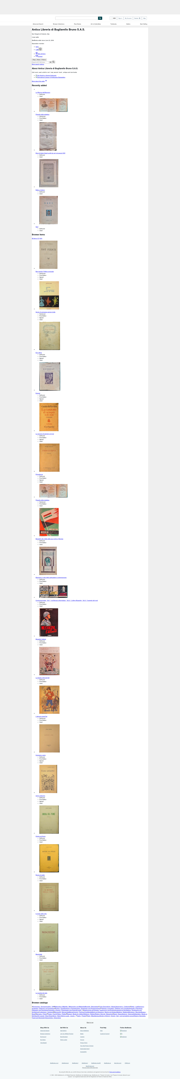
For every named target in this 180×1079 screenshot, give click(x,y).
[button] (40, 49)
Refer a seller (63, 1039)
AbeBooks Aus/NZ (96, 1063)
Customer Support (104, 1033)
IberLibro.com (117, 1063)
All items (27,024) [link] (37, 238)
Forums (82, 1039)
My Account (128, 18)
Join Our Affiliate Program (66, 1033)
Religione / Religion (89, 1014)
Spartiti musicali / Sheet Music (44, 1016)
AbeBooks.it (85, 1063)
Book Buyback (64, 1036)
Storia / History (57, 1016)
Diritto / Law (134, 1007)
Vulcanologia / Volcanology (53, 1018)
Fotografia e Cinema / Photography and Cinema (62, 1010)
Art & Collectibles (96, 24)
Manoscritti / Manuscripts (61, 1012)
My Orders (43, 1039)
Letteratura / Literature (46, 1012)
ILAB (37, 50)
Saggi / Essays (118, 1014)
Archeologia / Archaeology (40, 1007)
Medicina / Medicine (122, 1012)
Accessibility (83, 1052)
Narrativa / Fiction (41, 1014)
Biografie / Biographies (91, 1007)
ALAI (37, 47)
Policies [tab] (44, 59)
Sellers (128, 24)
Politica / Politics (61, 1014)
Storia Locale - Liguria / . (68, 1016)
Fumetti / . (80, 1010)
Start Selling (143, 24)
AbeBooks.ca (107, 1063)
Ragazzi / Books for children (75, 1014)
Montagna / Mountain (134, 1012)
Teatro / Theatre (81, 1016)
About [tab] (38, 59)
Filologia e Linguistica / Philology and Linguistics (115, 1008)
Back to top (90, 1022)
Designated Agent (84, 1049)
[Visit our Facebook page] (123, 1030)
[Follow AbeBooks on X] (121, 1033)
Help (144, 18)
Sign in (120, 18)
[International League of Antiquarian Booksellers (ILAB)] (50, 77)
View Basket (43, 1042)
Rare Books (77, 24)
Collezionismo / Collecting (122, 1007)
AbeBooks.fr (75, 1063)
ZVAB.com (127, 1063)
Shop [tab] (34, 59)
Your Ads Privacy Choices (86, 1045)
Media (81, 1033)
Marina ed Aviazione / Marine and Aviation (104, 1012)
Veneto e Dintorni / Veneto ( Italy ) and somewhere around (117, 1016)
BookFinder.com (90, 1066)
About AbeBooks (84, 1030)
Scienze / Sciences (127, 1014)
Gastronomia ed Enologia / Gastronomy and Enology (99, 1010)
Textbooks (113, 24)
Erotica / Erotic (60, 1008)
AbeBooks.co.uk (54, 1063)
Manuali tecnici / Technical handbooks (80, 1012)
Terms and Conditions (114, 1072)
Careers (82, 1036)
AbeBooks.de (65, 1063)
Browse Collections (58, 24)
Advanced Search (38, 24)
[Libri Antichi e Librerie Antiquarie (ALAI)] (46, 75)
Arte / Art (51, 1007)
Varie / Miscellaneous (93, 1016)
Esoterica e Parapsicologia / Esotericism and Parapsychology (82, 1008)
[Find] (100, 18)
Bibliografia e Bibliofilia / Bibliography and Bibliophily (69, 1007)
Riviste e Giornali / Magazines (104, 1014)
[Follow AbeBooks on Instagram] (123, 1036)
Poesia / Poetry (52, 1014)
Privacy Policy (83, 1042)
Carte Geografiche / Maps (107, 1007)
